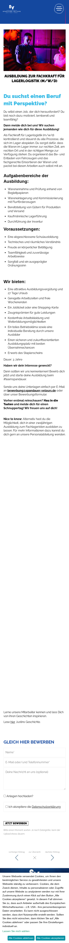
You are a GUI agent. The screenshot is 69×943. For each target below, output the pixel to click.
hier (12, 722)
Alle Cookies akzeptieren (50, 938)
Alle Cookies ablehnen (20, 938)
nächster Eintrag (52, 852)
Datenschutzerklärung (46, 806)
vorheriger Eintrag (17, 852)
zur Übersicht (35, 852)
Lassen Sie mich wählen (16, 931)
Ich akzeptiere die (34, 806)
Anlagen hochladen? (19, 796)
